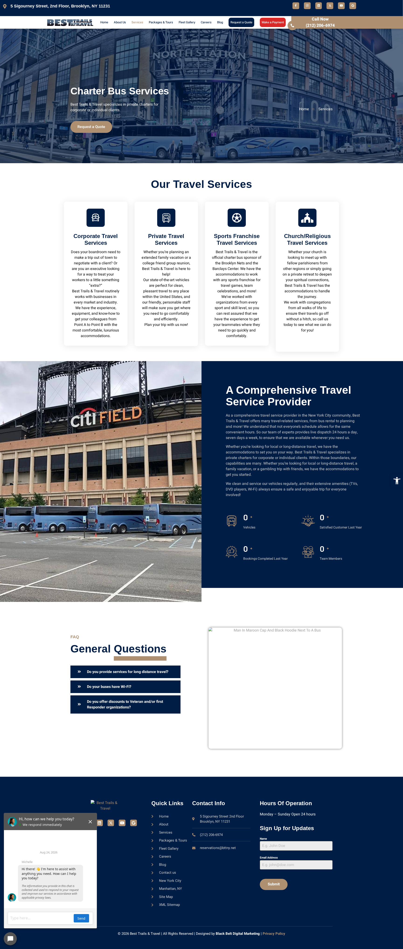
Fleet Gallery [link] (187, 22)
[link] (397, 481)
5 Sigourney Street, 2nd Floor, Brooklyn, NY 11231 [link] (60, 6)
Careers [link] (206, 22)
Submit (274, 884)
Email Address (269, 858)
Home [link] (104, 22)
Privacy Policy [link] (274, 933)
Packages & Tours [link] (161, 22)
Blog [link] (220, 22)
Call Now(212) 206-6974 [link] (320, 22)
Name (263, 839)
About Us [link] (120, 22)
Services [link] (137, 22)
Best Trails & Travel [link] (145, 933)
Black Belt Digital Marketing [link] (238, 933)
